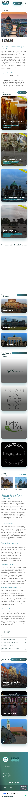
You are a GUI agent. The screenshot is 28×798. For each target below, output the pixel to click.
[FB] (10, 783)
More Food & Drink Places (19, 353)
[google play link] (23, 789)
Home (3, 10)
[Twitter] (12, 783)
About (5, 770)
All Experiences (22, 92)
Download (6, 773)
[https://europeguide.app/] (15, 761)
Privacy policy (7, 775)
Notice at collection (7, 796)
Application (6, 766)
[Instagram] (18, 783)
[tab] (18, 474)
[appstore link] (23, 787)
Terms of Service (8, 777)
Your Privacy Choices (12, 793)
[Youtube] (15, 783)
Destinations (6, 768)
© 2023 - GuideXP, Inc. (8, 787)
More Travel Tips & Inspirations (19, 659)
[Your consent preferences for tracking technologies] (25, 795)
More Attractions (22, 294)
